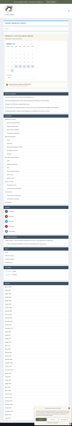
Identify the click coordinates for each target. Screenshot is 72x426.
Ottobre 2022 (8, 307)
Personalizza (64, 419)
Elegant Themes (14, 424)
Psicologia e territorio (12, 150)
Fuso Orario (8, 75)
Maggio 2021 (8, 342)
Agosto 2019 (8, 414)
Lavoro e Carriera (9, 181)
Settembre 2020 (9, 369)
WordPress (28, 424)
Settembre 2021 (9, 328)
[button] (69, 408)
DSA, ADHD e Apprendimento (12, 157)
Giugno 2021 (8, 338)
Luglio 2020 (7, 376)
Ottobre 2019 (8, 407)
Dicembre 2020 (8, 359)
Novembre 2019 (9, 404)
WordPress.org (8, 262)
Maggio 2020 (8, 383)
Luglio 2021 (7, 335)
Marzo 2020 (8, 390)
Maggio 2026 (8, 297)
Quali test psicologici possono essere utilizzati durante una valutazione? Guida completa (27, 100)
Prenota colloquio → (52, 2)
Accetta (41, 419)
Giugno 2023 (8, 304)
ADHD (8, 161)
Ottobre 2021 (8, 324)
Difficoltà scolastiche (12, 164)
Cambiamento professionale (14, 188)
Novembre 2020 (9, 363)
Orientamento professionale (14, 195)
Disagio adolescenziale (12, 126)
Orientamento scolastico (13, 199)
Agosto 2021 (8, 331)
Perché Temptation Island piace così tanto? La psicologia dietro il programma (33, 240)
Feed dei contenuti (9, 255)
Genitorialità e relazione (13, 129)
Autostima (9, 143)
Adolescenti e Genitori (10, 119)
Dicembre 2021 (8, 318)
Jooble (14, 271)
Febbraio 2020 (8, 394)
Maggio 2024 (8, 300)
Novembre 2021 (9, 321)
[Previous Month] (31, 44)
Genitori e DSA (10, 178)
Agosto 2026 (8, 286)
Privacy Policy (55, 422)
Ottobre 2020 (8, 366)
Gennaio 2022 (8, 314)
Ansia (8, 140)
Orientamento (8, 192)
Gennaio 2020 (8, 397)
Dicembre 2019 (8, 401)
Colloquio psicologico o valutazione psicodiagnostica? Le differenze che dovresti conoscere (27, 111)
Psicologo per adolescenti (13, 133)
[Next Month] (33, 44)
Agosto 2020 (8, 373)
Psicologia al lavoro (11, 185)
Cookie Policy (49, 422)
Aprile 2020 (7, 387)
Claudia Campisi (9, 240)
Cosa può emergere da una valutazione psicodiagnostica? (19, 97)
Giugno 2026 (8, 293)
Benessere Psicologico (10, 136)
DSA (8, 167)
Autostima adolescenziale (13, 122)
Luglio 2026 (7, 290)
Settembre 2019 (9, 411)
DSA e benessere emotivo (13, 171)
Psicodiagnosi (8, 202)
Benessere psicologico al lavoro (14, 147)
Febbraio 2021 (8, 352)
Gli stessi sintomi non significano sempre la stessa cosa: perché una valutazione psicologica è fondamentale (32, 107)
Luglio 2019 (7, 418)
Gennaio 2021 (8, 356)
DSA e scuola (10, 174)
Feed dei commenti (9, 259)
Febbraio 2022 (8, 311)
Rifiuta (53, 419)
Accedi (6, 252)
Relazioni (9, 154)
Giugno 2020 (8, 380)
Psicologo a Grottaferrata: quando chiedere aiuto (17, 104)
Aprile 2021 (7, 345)
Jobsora (15, 274)
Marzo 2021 (8, 349)
